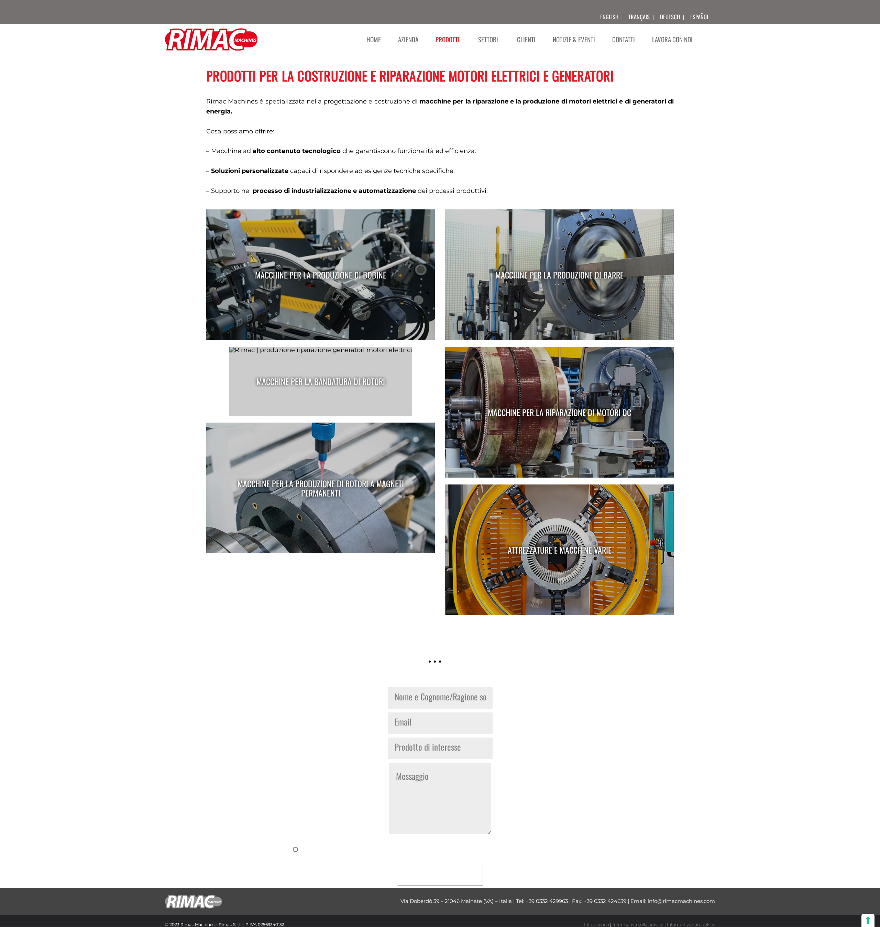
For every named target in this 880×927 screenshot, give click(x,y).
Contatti (623, 39)
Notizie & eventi (574, 39)
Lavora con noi (672, 39)
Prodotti (448, 39)
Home (373, 39)
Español (699, 16)
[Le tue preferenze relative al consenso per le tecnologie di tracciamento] (867, 920)
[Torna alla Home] (211, 39)
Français (639, 16)
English (609, 16)
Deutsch (670, 16)
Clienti (526, 39)
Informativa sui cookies (691, 924)
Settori (488, 39)
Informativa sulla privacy (638, 924)
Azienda (408, 39)
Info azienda (596, 924)
